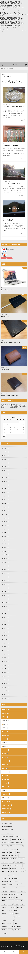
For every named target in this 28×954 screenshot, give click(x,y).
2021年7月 (5, 617)
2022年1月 (5, 595)
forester (19, 842)
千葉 (4, 887)
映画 (11, 904)
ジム (22, 868)
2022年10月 (5, 562)
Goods (25, 320)
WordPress (23, 946)
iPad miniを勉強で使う (6, 316)
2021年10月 (5, 606)
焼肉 (10, 910)
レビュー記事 (6, 878)
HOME (3, 68)
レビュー (14, 875)
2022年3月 (5, 588)
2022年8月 (5, 569)
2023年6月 (5, 536)
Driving (5, 731)
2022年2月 (5, 591)
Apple (18, 836)
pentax (20, 852)
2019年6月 (5, 654)
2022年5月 (5, 580)
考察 (17, 913)
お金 (12, 862)
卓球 (23, 887)
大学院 (5, 894)
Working (5, 786)
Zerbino (22, 858)
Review (5, 764)
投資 (18, 897)
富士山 (20, 894)
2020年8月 (5, 646)
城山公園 (13, 891)
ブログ (23, 871)
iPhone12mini (14, 849)
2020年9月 (5, 643)
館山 (11, 929)
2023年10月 (5, 521)
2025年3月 (5, 466)
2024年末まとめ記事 (8, 836)
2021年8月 (5, 613)
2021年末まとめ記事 (8, 826)
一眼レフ (15, 878)
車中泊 (5, 926)
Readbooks (6, 761)
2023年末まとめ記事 (8, 833)
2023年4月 (5, 540)
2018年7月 (5, 668)
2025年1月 (5, 470)
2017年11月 (5, 687)
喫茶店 (5, 891)
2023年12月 (5, 514)
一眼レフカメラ (7, 881)
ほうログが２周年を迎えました (11, 183)
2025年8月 (5, 448)
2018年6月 (5, 672)
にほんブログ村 (10, 249)
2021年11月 (5, 602)
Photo (5, 855)
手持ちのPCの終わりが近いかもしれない (10, 290)
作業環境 (17, 881)
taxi (4, 790)
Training (5, 779)
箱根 (4, 913)
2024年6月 (5, 496)
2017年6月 (5, 694)
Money (5, 753)
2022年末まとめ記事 (8, 829)
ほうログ (14, 64)
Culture (5, 716)
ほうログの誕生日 (8, 220)
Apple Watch (6, 839)
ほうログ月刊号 (7, 805)
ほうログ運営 (10, 68)
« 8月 (4, 436)
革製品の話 (6, 812)
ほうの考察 (6, 801)
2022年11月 (5, 558)
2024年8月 (5, 488)
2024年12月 (5, 474)
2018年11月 (5, 665)
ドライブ (14, 871)
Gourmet (6, 749)
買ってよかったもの (8, 923)
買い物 (12, 920)
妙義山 (12, 894)
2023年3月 (5, 543)
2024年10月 (5, 481)
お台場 (5, 862)
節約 (11, 913)
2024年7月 (5, 492)
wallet (25, 347)
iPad (12, 845)
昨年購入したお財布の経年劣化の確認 (9, 395)
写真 (5, 884)
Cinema (5, 713)
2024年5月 (5, 499)
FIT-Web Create (11, 946)
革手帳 (12, 926)
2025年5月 (5, 459)
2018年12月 (5, 661)
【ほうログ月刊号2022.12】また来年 (13, 106)
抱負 (4, 900)
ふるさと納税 (20, 862)
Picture (5, 757)
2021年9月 (5, 610)
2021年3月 (5, 624)
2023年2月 (5, 547)
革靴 (4, 929)
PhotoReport (14, 855)
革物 (19, 926)
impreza (5, 845)
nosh (13, 852)
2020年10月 (5, 639)
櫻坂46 (5, 724)
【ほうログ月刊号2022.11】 (11, 145)
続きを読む (21, 120)
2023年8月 (5, 529)
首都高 (18, 929)
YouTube (6, 797)
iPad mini (20, 845)
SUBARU (5, 858)
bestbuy (21, 839)
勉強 (11, 884)
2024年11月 (5, 477)
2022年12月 (5, 554)
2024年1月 (5, 510)
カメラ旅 (5, 868)
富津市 (5, 897)
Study (5, 775)
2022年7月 (5, 573)
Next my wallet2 (5, 369)
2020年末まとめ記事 (8, 823)
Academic (6, 709)
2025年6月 (5, 455)
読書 (18, 917)
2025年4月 (5, 463)
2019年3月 (5, 657)
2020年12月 (5, 632)
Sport (5, 768)
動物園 (19, 884)
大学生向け (22, 891)
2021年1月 (5, 628)
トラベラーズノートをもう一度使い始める (10, 342)
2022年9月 (5, 565)
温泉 (20, 907)
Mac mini (5, 852)
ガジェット (14, 868)
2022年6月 (5, 576)
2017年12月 (5, 683)
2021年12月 (5, 599)
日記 (4, 904)
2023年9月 (5, 525)
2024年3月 (5, 503)
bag (4, 742)
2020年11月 (5, 635)
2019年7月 (5, 650)
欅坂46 (5, 727)
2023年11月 (5, 518)
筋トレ (17, 910)
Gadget (24, 268)
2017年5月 (5, 698)
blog (4, 842)
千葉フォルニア (13, 887)
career (12, 842)
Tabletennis (6, 772)
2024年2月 (5, 507)
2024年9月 (5, 485)
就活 (12, 897)
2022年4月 (5, 584)
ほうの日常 (6, 794)
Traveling (6, 783)
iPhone (5, 849)
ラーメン (6, 875)
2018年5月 (5, 676)
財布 (4, 920)
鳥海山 (5, 933)
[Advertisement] (14, 47)
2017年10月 (5, 690)
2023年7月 (5, 532)
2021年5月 (5, 621)
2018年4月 (5, 679)
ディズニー (6, 871)
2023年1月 (5, 551)
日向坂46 (6, 720)
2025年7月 (5, 451)
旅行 (11, 900)
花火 (12, 917)
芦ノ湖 (5, 917)
